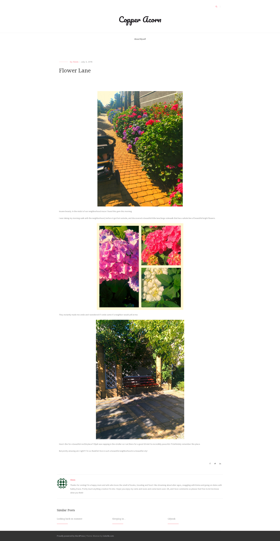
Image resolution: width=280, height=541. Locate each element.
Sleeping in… (119, 519)
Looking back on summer (69, 519)
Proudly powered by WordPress (71, 536)
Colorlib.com (108, 536)
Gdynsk (171, 519)
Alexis (75, 62)
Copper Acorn (140, 19)
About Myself (140, 39)
